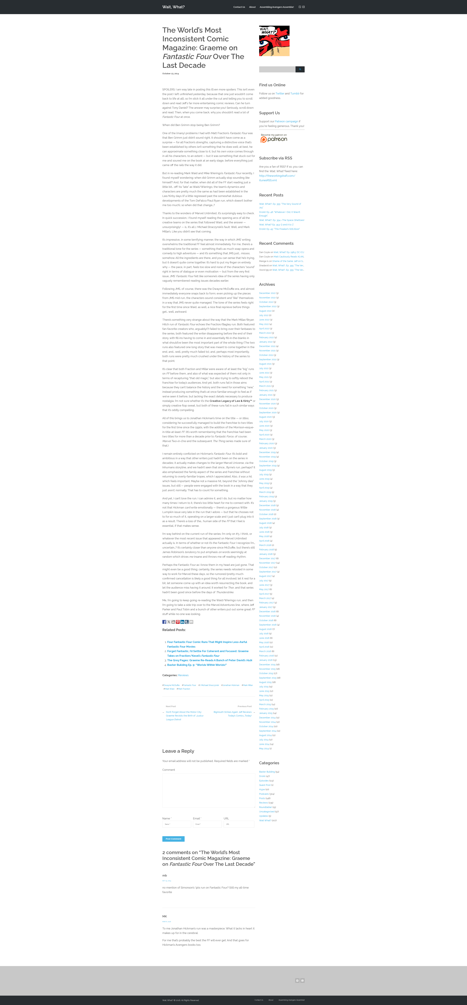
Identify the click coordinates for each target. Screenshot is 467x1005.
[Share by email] (191, 622)
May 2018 (264, 536)
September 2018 (267, 518)
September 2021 (267, 359)
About (252, 7)
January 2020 (266, 448)
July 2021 (263, 368)
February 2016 (266, 655)
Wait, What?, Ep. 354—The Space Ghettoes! (281, 220)
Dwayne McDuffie (172, 685)
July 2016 (264, 633)
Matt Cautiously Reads (289, 256)
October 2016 (266, 620)
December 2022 (267, 293)
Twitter (279, 93)
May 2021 (264, 377)
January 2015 (265, 713)
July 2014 (264, 739)
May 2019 (264, 483)
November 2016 (267, 616)
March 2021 (265, 386)
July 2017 (263, 580)
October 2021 (266, 355)
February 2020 (266, 443)
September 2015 (267, 678)
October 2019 (266, 461)
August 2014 (265, 735)
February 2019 (266, 496)
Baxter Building (267, 771)
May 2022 (264, 324)
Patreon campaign (286, 121)
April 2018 (264, 540)
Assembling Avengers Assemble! (277, 7)
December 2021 (267, 346)
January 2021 (265, 395)
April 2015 (264, 700)
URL (226, 818)
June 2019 (264, 479)
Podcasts (264, 794)
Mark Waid (169, 689)
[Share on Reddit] (173, 622)
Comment (168, 769)
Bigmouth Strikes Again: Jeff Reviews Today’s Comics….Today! (233, 714)
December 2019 (267, 452)
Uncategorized (266, 811)
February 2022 (266, 337)
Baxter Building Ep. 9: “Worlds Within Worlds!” (197, 664)
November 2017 (267, 563)
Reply (251, 900)
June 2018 (264, 532)
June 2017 (264, 585)
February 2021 (266, 390)
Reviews (183, 675)
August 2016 (265, 629)
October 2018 (266, 514)
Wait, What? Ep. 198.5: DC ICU (289, 252)
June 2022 (264, 319)
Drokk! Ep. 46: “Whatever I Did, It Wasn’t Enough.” (279, 214)
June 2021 (264, 372)
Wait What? (265, 820)
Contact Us (239, 7)
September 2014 (267, 731)
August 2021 (265, 364)
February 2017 (266, 602)
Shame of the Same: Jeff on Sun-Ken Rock (294, 261)
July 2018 (264, 527)
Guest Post (265, 785)
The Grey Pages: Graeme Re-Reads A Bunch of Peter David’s (209, 660)
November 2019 (267, 456)
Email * (197, 818)
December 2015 (267, 664)
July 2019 (264, 474)
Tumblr (294, 93)
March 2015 (265, 704)
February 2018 (266, 549)
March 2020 (265, 439)
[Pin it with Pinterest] (178, 622)
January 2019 (266, 501)
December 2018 (267, 505)
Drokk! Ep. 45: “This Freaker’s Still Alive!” (279, 229)
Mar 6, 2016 (166, 921)
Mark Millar (248, 685)
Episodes (264, 780)
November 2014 (267, 722)
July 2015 (263, 686)
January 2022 (265, 342)
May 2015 (264, 695)
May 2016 (264, 642)
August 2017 (265, 576)
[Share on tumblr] (187, 622)
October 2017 (266, 567)
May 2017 (264, 589)
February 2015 (266, 708)
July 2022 (263, 315)
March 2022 (265, 333)
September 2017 (267, 571)
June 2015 (264, 691)
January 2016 (266, 660)
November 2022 (267, 297)
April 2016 (264, 646)
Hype (262, 789)
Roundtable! (265, 807)
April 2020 (264, 434)
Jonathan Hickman (231, 685)
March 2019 (265, 492)
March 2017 (265, 598)
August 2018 (265, 523)
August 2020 (265, 417)
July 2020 (264, 421)
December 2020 (267, 399)
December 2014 (267, 717)
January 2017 (265, 607)
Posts (262, 798)
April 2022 (264, 328)
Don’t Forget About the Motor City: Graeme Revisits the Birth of (184, 716)
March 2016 (265, 651)
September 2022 (267, 306)
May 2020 (264, 430)
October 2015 (266, 673)
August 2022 (265, 311)
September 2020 (268, 412)
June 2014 (264, 744)
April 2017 (264, 594)
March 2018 (265, 545)
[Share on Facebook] (164, 622)
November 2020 (267, 403)
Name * (167, 818)
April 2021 (264, 381)
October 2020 (266, 408)
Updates (263, 816)
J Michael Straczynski (209, 685)
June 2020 (264, 425)
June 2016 (264, 638)
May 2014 (264, 748)
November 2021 (267, 350)
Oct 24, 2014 (166, 881)
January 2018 (266, 554)
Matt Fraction (184, 689)
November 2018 (267, 509)
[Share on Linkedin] (182, 622)
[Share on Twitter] (169, 622)
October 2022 (266, 302)
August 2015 (265, 682)
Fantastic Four (189, 685)
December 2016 (267, 611)
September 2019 (267, 465)
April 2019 (264, 487)
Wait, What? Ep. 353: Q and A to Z (276, 224)
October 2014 (266, 726)
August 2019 (265, 470)
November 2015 (267, 669)
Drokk (262, 776)
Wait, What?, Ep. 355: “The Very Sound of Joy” (280, 206)
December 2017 (267, 558)
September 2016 (267, 624)
